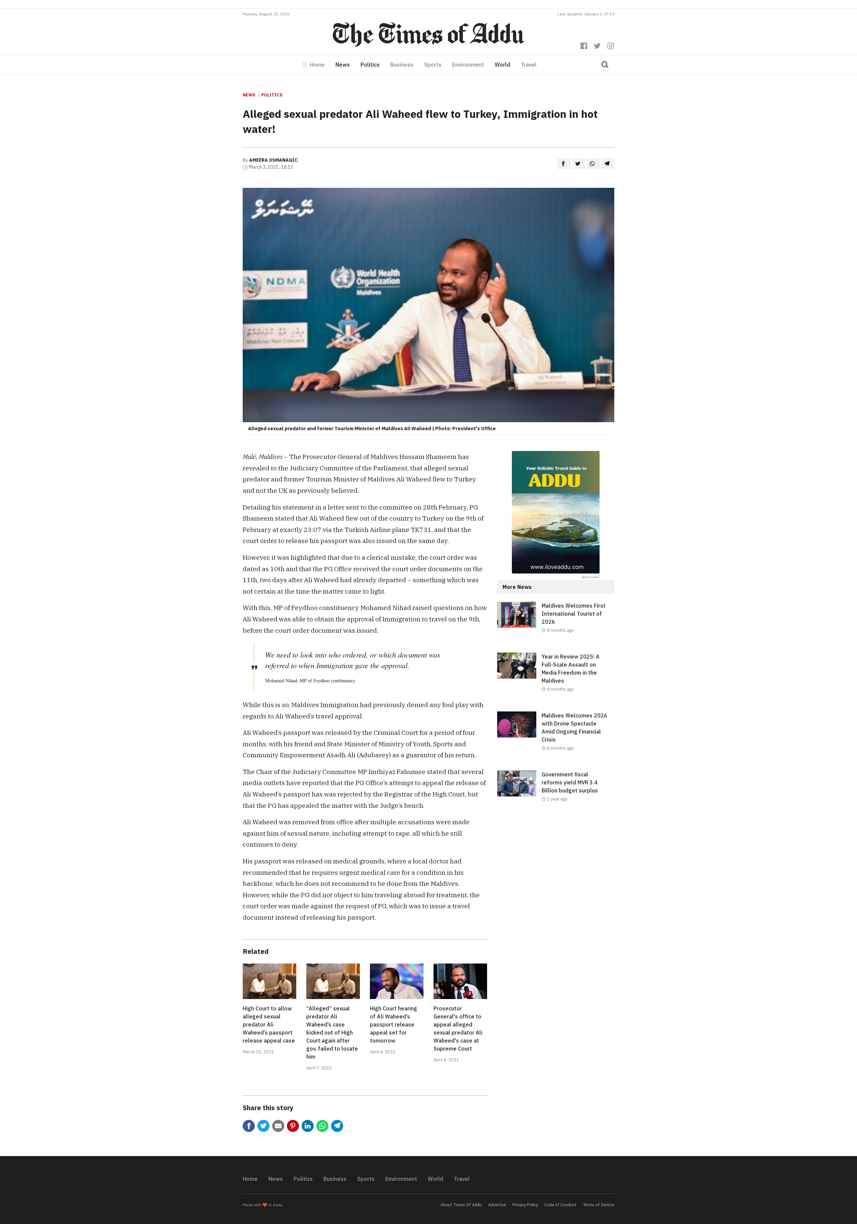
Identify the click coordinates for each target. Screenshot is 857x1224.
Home (317, 64)
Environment (468, 64)
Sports (433, 64)
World (502, 64)
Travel (529, 64)
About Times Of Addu (461, 1204)
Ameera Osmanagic (273, 160)
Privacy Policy (525, 1204)
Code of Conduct (560, 1204)
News (342, 64)
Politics (370, 64)
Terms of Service (598, 1204)
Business (401, 64)
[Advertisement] (555, 876)
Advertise (497, 1204)
